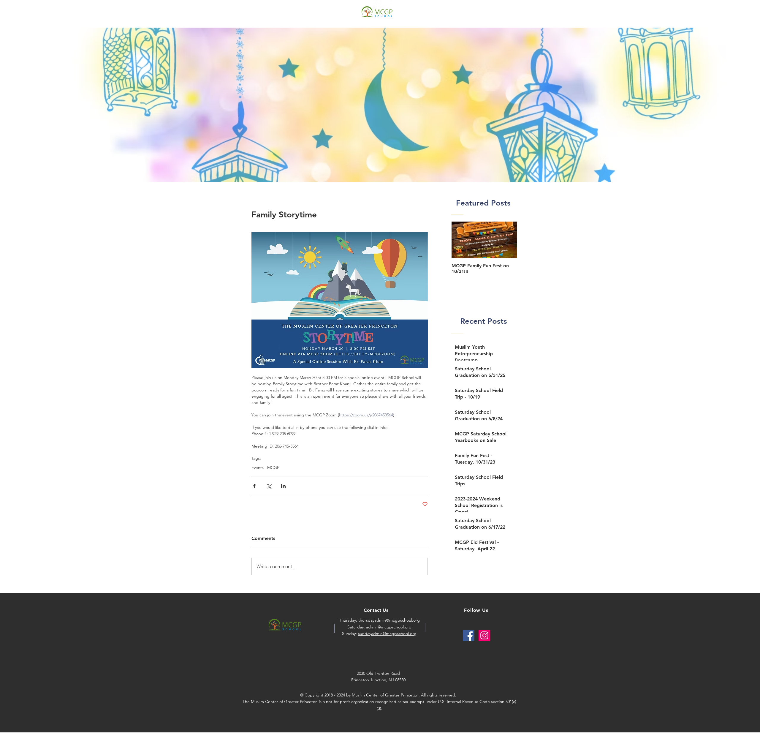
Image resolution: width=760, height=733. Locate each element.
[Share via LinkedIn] (283, 486)
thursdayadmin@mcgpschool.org (389, 620)
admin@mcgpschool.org (388, 627)
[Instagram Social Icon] (484, 635)
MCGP (273, 467)
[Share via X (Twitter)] (269, 486)
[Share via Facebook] (254, 486)
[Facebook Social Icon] (468, 635)
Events (257, 467)
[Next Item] (507, 240)
